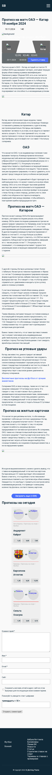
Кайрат (17, 534)
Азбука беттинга (35, 739)
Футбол (16, 526)
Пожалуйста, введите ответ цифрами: (18, 696)
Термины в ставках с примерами (37, 757)
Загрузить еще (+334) (26, 496)
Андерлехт (19, 530)
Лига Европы (18, 524)
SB (4, 5)
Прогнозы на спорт (31, 524)
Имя (4, 656)
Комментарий (8, 631)
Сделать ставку (38, 60)
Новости (31, 747)
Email (5, 666)
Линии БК (32, 744)
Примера (16, 564)
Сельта (17, 610)
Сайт (4, 677)
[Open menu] (48, 5)
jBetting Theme (33, 770)
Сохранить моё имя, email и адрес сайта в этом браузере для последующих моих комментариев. (25, 689)
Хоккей (7, 746)
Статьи (30, 749)
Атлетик (18, 574)
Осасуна (17, 614)
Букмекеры (32, 742)
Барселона (19, 570)
